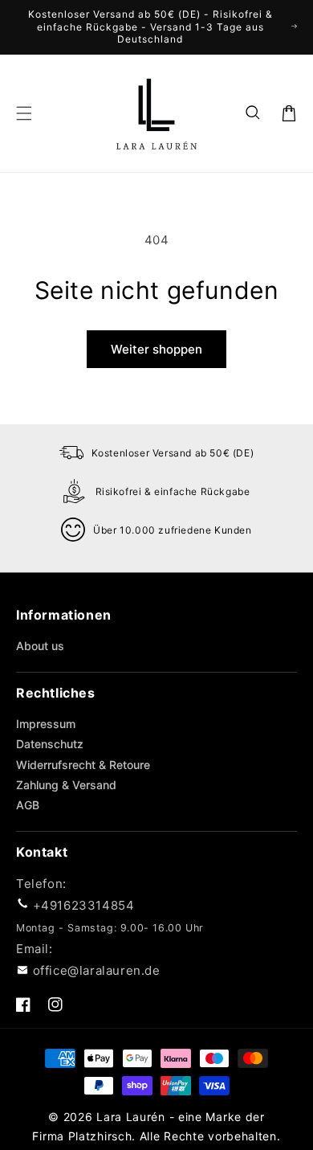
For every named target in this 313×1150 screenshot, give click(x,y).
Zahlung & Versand (66, 785)
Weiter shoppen (156, 349)
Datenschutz (49, 744)
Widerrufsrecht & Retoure (83, 764)
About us (40, 646)
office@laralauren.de (97, 970)
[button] (253, 113)
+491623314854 (84, 905)
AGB (27, 805)
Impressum (45, 724)
